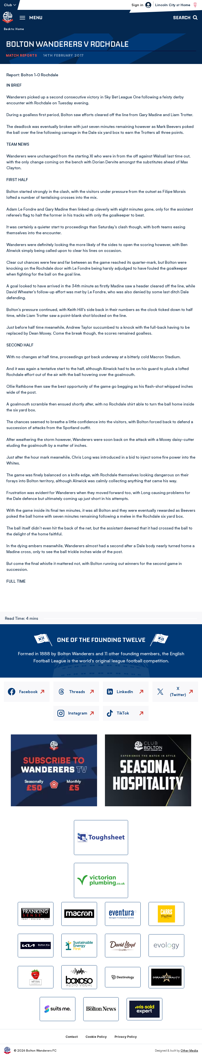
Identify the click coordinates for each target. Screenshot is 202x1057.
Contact (72, 1037)
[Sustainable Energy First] (79, 946)
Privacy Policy (126, 1037)
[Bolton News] (101, 1009)
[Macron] (79, 914)
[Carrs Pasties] (166, 914)
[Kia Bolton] (35, 946)
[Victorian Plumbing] (101, 880)
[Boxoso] (79, 977)
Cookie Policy (96, 1037)
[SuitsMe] (57, 1009)
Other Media (189, 1050)
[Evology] (166, 945)
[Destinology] (123, 977)
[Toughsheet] (101, 837)
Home (20, 29)
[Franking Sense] (35, 914)
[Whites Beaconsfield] (35, 977)
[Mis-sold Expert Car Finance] (144, 1009)
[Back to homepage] (7, 17)
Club (8, 5)
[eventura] (123, 914)
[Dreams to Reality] (166, 977)
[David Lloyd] (123, 946)
